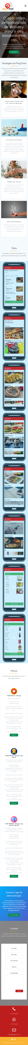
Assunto (14, 966)
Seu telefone (14, 960)
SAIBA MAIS (14, 52)
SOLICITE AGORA (14, 915)
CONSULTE (13, 735)
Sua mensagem (14, 973)
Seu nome (14, 948)
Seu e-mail (14, 954)
